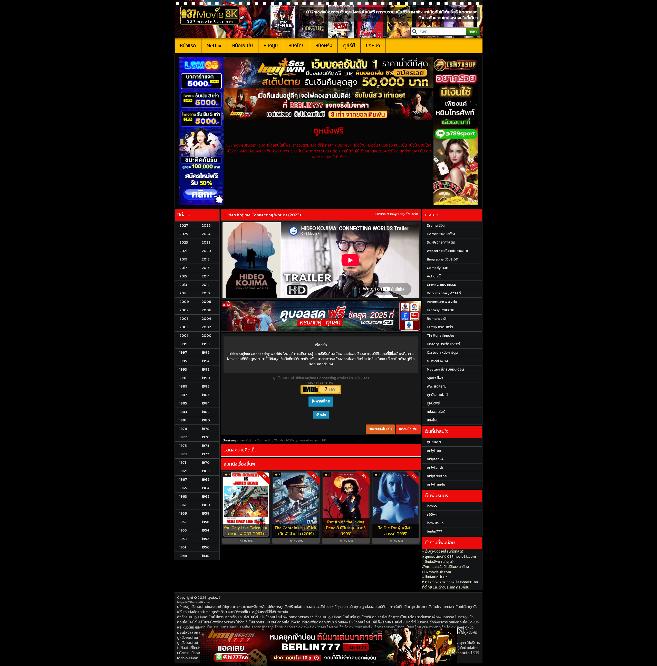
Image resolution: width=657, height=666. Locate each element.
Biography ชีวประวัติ (404, 214)
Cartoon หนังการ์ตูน (442, 352)
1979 (183, 428)
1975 (183, 445)
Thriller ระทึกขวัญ (440, 335)
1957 (183, 522)
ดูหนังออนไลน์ (284, 378)
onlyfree (434, 450)
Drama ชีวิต (436, 225)
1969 (183, 471)
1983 (183, 411)
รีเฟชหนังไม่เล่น (380, 429)
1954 (205, 530)
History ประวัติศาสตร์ (443, 344)
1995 (183, 361)
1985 (183, 403)
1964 (205, 488)
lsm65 (432, 506)
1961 (182, 505)
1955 (183, 530)
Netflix (214, 45)
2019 (183, 259)
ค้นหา (473, 31)
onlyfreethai (437, 476)
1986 (206, 395)
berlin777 (434, 531)
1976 (205, 437)
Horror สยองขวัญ (441, 234)
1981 (182, 420)
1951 (182, 547)
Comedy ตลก (437, 268)
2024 (206, 234)
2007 (184, 310)
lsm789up (435, 523)
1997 (183, 352)
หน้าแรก (188, 45)
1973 (183, 454)
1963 (183, 496)
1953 (183, 539)
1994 (205, 361)
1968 (206, 471)
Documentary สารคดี (444, 293)
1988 (206, 386)
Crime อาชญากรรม (441, 284)
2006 (206, 310)
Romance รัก (437, 318)
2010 (206, 293)
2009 (184, 301)
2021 (183, 251)
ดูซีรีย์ (349, 45)
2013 (183, 284)
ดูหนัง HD (320, 440)
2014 (205, 276)
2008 (206, 301)
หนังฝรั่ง (323, 45)
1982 (205, 411)
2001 (183, 335)
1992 (205, 369)
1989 (183, 386)
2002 (206, 327)
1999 (183, 344)
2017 (183, 268)
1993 (183, 369)
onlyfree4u (436, 484)
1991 (182, 378)
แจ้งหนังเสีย (408, 429)
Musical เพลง (437, 361)
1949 (183, 555)
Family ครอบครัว (440, 327)
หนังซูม (271, 45)
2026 (206, 225)
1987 (183, 395)
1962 (205, 496)
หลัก (322, 414)
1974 (205, 445)
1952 (205, 539)
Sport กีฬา (435, 378)
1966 (206, 479)
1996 (206, 352)
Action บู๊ (434, 276)
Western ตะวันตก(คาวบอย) (447, 251)
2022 (206, 242)
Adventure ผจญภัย (442, 301)
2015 (183, 276)
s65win (432, 514)
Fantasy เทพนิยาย (440, 310)
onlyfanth (435, 467)
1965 (183, 488)
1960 (206, 505)
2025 (183, 234)
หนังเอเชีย (242, 45)
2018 (206, 259)
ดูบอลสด (434, 442)
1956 (205, 522)
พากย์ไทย (322, 401)
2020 (206, 251)
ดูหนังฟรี (213, 597)
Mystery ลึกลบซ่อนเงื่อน (445, 369)
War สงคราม (436, 386)
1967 (183, 479)
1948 (205, 555)
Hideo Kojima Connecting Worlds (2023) (263, 215)
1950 (206, 547)
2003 (183, 327)
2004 (206, 318)
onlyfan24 (435, 459)
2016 (206, 268)
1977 (183, 437)
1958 (205, 513)
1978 (205, 428)
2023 (183, 242)
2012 (205, 284)
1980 (206, 420)
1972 (205, 454)
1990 (206, 378)
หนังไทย (296, 45)
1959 (183, 513)
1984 (205, 403)
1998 (206, 344)
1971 (182, 462)
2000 (206, 335)
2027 (183, 225)
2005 (184, 318)
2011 (182, 293)
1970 (206, 462)
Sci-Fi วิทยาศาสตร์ (441, 242)
